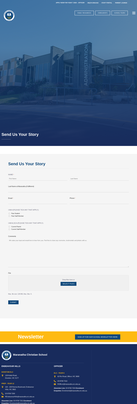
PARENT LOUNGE (121, 3)
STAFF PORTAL (106, 3)
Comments (12, 236)
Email (10, 198)
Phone (72, 198)
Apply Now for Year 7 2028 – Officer (70, 3)
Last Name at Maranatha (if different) (21, 186)
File (9, 273)
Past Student (15, 213)
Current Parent (16, 226)
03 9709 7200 (10, 393)
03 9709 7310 (62, 381)
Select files (69, 284)
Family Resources (84, 13)
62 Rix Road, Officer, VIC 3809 (68, 376)
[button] (130, 13)
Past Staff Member (17, 216)
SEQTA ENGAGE (92, 3)
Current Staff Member (18, 229)
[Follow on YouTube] (134, 3)
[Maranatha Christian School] (18, 15)
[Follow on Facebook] (131, 3)
